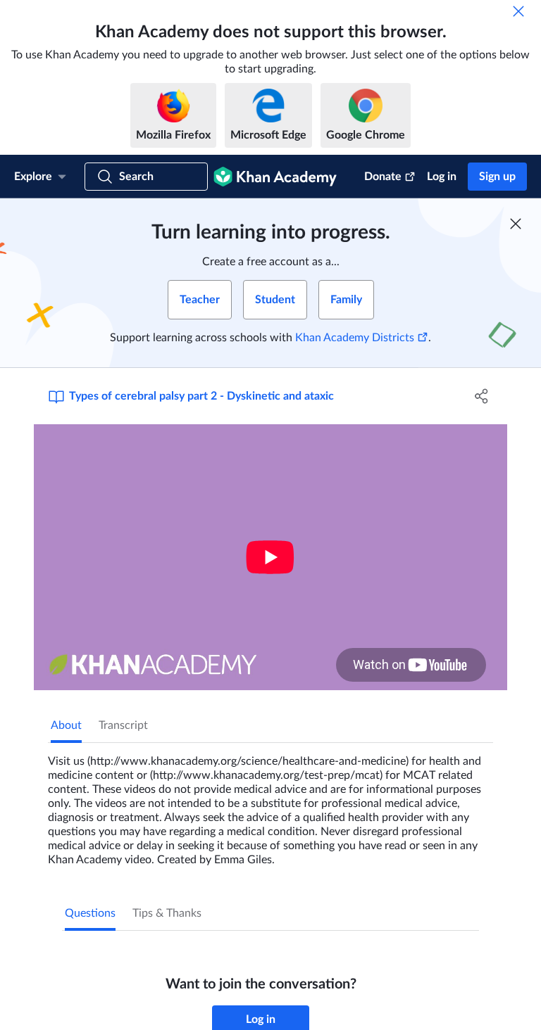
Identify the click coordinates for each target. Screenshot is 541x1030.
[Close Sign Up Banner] (516, 224)
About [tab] (66, 725)
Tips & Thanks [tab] (166, 913)
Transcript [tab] (123, 725)
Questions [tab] (90, 913)
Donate (383, 176)
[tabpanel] (270, 805)
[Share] (482, 396)
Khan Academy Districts (354, 337)
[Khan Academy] (275, 176)
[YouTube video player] (270, 557)
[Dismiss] (518, 11)
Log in (441, 176)
